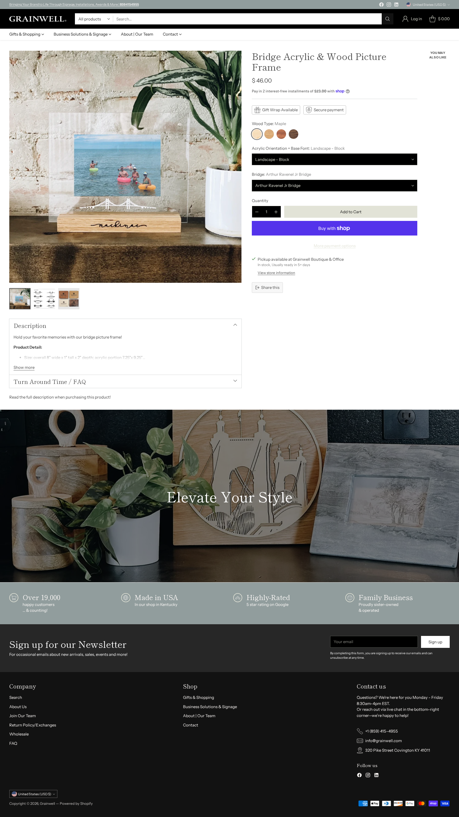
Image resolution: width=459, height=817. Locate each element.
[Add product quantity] (276, 211)
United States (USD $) (429, 5)
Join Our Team (22, 715)
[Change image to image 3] (68, 298)
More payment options (335, 245)
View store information (276, 273)
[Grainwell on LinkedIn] (396, 5)
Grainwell (48, 803)
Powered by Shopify (76, 803)
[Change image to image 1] (20, 298)
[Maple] (257, 134)
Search (15, 697)
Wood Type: (269, 123)
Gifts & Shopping (198, 697)
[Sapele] (281, 134)
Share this (270, 287)
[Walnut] (293, 134)
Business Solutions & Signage (210, 706)
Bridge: (281, 174)
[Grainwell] (37, 19)
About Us (18, 706)
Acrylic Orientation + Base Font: (298, 148)
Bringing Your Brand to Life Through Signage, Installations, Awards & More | (74, 4)
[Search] (387, 18)
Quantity (260, 200)
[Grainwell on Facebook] (381, 5)
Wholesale (19, 734)
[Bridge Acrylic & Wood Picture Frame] (125, 167)
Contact (190, 725)
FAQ (13, 743)
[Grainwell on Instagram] (389, 5)
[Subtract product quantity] (257, 211)
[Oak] (269, 134)
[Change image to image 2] (44, 298)
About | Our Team (199, 715)
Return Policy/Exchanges (32, 725)
